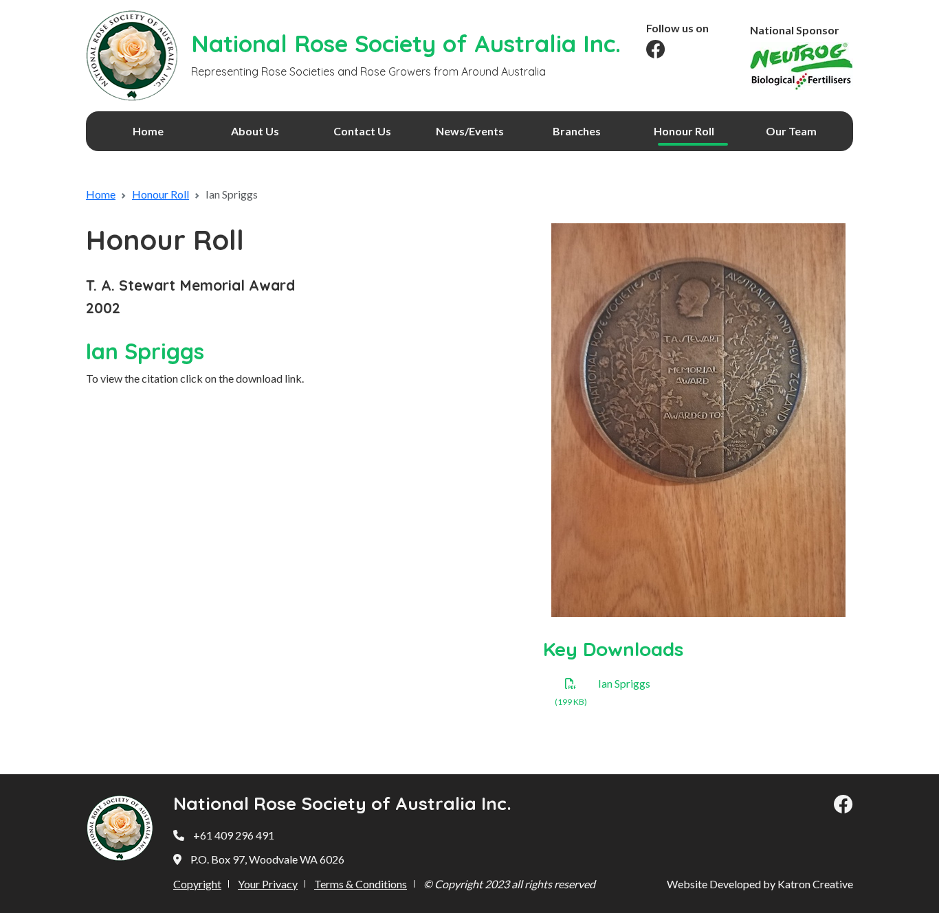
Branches (577, 130)
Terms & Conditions (360, 883)
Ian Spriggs (624, 683)
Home (148, 130)
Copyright (197, 883)
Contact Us (362, 130)
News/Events (470, 130)
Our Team (791, 130)
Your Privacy (268, 883)
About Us (255, 130)
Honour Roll (684, 130)
